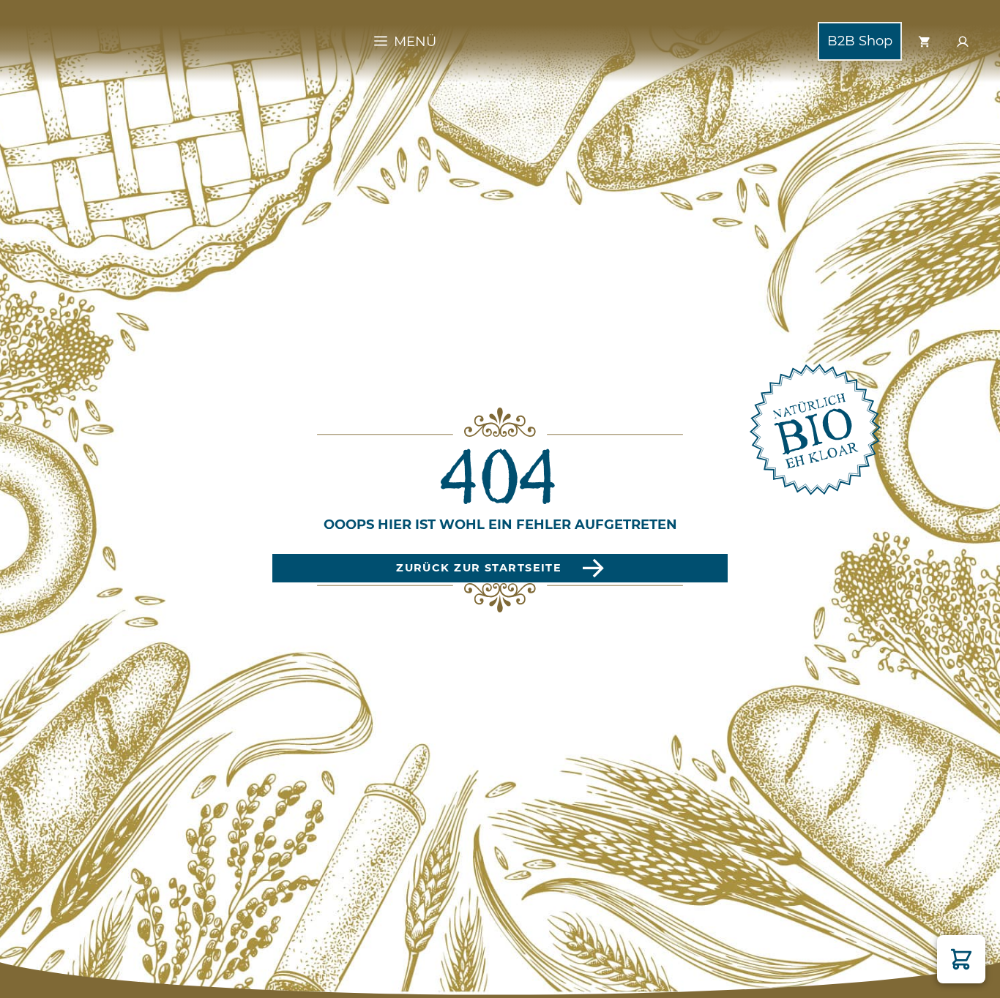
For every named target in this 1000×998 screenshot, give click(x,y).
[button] (961, 959)
